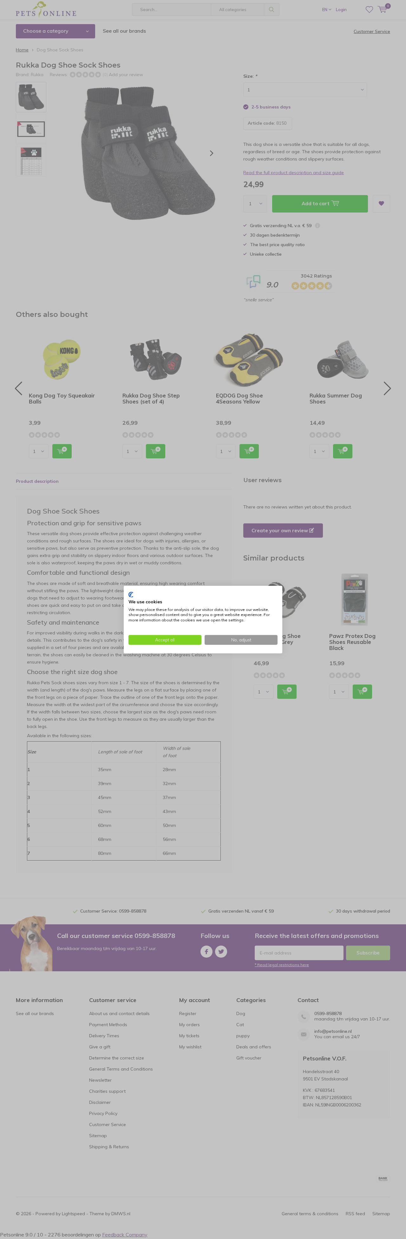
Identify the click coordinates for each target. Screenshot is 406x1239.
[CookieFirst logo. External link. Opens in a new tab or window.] (130, 595)
